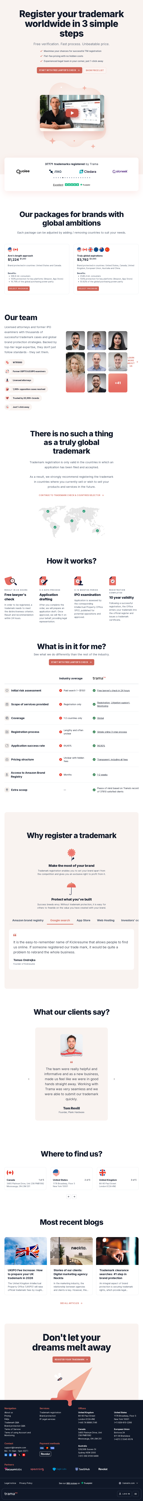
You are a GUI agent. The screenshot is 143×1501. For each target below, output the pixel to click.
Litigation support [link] (120, 702)
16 (87, 177)
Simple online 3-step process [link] (112, 732)
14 (83, 177)
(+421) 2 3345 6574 (123, 1439)
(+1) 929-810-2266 (123, 1422)
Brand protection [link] (48, 1416)
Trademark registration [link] (50, 1412)
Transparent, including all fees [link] (112, 759)
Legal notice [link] (10, 1483)
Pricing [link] (7, 1416)
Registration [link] (103, 702)
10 (74, 177)
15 (85, 177)
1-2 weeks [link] (102, 774)
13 (80, 177)
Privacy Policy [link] (25, 1483)
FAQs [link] (6, 1419)
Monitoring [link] (102, 706)
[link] (25, 1266)
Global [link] (100, 718)
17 (89, 177)
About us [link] (8, 1412)
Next (114, 1079)
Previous (28, 1079)
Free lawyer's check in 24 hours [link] (113, 690)
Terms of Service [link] (12, 1429)
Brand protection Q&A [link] (14, 1426)
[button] (59, 70)
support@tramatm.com (15, 1447)
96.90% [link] (101, 745)
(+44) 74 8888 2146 (87, 1422)
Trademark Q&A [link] (11, 1422)
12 (78, 177)
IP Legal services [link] (47, 1419)
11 (76, 177)
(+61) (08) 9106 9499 (88, 1456)
